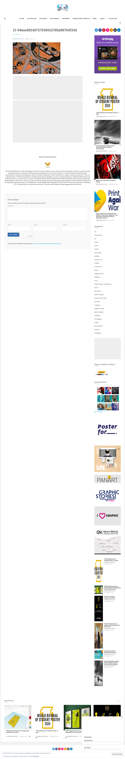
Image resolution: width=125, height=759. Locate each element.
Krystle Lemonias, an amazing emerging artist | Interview (112, 625)
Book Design (98, 252)
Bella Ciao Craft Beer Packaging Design (106, 181)
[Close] (122, 717)
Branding (96, 256)
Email (36, 225)
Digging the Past (99, 273)
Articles (96, 242)
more (94, 18)
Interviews (97, 301)
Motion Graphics (99, 312)
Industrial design (98, 294)
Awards (96, 249)
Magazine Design (99, 308)
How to (96, 287)
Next (120, 701)
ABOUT (102, 18)
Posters (96, 322)
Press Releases (98, 326)
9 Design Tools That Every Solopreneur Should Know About (17, 731)
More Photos (98, 412)
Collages (96, 263)
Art (95, 238)
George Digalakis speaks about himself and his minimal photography (105, 147)
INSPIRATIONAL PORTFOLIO (81, 18)
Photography (98, 319)
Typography (97, 333)
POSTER (21, 18)
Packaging (97, 315)
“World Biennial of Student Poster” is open (107, 113)
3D (95, 231)
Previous (117, 701)
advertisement (98, 235)
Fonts (96, 280)
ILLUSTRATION (31, 18)
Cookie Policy (35, 756)
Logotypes (97, 305)
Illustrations (97, 291)
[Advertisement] (47, 88)
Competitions (98, 266)
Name (9, 225)
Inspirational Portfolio (100, 298)
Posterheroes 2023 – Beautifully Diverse (110, 651)
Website (65, 225)
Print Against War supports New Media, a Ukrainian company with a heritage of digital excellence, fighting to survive (107, 216)
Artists (96, 245)
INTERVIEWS (66, 18)
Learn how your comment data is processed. (47, 243)
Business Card (98, 259)
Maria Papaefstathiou (18, 38)
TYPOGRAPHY (43, 18)
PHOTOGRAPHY (54, 18)
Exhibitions (97, 277)
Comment (11, 206)
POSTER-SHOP (113, 18)
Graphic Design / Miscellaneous (103, 284)
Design (96, 270)
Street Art (97, 329)
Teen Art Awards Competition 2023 (109, 597)
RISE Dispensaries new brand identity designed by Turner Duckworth (112, 587)
